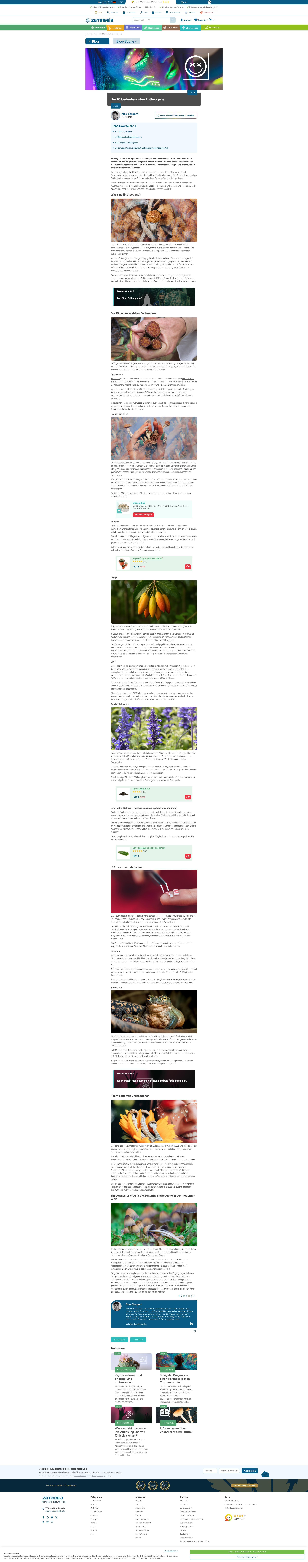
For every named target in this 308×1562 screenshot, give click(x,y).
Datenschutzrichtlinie (80, 1476)
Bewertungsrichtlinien (187, 1527)
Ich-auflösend (155, 1050)
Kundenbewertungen (142, 1519)
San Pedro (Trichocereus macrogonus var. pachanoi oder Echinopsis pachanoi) (143, 812)
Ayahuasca (115, 378)
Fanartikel (94, 1527)
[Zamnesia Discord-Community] (52, 1522)
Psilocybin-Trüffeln (165, 1164)
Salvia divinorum (118, 753)
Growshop (94, 1523)
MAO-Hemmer (188, 378)
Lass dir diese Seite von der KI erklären (177, 115)
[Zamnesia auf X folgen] (56, 1517)
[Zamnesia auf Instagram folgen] (47, 1517)
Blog (136, 1504)
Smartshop (138, 1339)
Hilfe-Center (184, 1500)
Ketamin (114, 955)
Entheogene (116, 172)
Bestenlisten (119, 1339)
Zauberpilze (94, 1519)
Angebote (94, 1530)
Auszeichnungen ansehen (244, 1485)
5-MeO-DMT (116, 1036)
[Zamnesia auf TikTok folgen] (43, 1522)
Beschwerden (184, 1534)
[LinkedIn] (191, 1323)
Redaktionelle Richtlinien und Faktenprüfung (194, 1541)
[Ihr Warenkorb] (212, 20)
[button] (115, 115)
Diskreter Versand (141, 1534)
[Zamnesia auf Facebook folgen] (43, 1517)
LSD (112, 915)
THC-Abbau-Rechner (231, 1500)
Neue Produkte (140, 1508)
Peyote (134, 536)
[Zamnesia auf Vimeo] (52, 1517)
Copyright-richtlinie (186, 1538)
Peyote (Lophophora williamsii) (124, 525)
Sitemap (138, 1538)
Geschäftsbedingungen (187, 1515)
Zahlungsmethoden (186, 1508)
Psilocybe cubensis (161, 493)
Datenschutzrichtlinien (171, 1551)
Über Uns (138, 1515)
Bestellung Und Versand (188, 1512)
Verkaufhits (139, 1512)
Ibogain (184, 626)
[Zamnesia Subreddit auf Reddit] (47, 1522)
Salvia (191, 769)
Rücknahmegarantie (186, 1523)
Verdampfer (94, 1508)
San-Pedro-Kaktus (128, 550)
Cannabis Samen (96, 1500)
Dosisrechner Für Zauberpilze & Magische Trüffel (240, 1504)
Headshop (94, 1504)
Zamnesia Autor (140, 1527)
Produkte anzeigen (143, 514)
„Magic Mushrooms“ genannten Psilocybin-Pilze (144, 462)
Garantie (183, 1530)
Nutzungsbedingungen (98, 1476)
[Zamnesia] (107, 20)
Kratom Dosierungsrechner (233, 1508)
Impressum (184, 1504)
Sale (92, 1534)
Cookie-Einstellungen (247, 1557)
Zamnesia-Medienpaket (143, 1523)
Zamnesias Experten (142, 1530)
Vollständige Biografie (136, 1324)
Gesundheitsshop (96, 1512)
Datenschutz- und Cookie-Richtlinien (192, 1519)
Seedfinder (138, 1500)
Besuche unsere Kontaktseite (55, 1511)
